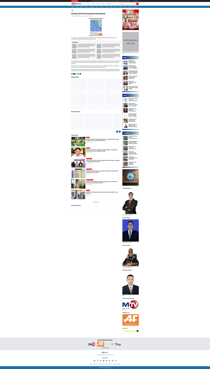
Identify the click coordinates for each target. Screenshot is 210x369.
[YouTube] (103, 361)
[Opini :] (125, 100)
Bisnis (93, 3)
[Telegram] (76, 74)
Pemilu (111, 6)
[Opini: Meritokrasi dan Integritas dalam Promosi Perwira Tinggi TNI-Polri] (125, 121)
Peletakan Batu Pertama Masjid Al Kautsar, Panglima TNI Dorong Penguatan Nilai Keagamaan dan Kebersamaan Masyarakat (133, 67)
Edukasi (115, 6)
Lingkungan (92, 6)
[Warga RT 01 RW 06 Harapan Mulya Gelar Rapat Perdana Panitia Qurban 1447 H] (125, 78)
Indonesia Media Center (106, 367)
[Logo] (105, 353)
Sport (102, 3)
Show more (96, 201)
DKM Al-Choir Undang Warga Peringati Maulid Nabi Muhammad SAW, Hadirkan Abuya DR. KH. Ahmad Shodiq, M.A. (133, 61)
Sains (97, 6)
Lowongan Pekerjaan (117, 364)
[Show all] (137, 57)
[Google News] (106, 361)
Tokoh (106, 6)
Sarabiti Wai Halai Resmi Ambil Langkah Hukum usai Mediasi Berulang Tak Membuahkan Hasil (101, 182)
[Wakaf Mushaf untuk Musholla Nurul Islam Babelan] (125, 88)
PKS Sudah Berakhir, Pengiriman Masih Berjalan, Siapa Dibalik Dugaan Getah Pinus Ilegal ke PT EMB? (123, 1)
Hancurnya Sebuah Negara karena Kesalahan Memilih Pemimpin (133, 125)
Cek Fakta (102, 6)
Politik (77, 6)
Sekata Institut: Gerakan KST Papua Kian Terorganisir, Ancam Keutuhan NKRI (133, 104)
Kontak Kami (95, 364)
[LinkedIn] (112, 361)
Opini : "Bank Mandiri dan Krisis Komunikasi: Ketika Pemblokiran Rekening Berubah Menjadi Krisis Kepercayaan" (133, 99)
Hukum (81, 6)
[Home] (72, 11)
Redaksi (90, 364)
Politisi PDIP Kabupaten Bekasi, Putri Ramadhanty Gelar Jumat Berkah (102, 192)
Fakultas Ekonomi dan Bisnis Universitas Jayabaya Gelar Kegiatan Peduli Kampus (132, 163)
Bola (98, 3)
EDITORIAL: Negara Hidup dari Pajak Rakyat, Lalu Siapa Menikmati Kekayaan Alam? (133, 115)
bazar (88, 137)
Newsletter (136, 6)
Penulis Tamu (108, 3)
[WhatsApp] (78, 74)
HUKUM (88, 148)
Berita (88, 3)
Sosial (88, 190)
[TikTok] (109, 361)
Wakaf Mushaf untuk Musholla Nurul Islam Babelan (133, 87)
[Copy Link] (80, 74)
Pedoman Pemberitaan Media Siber (105, 364)
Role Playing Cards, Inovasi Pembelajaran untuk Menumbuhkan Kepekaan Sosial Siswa (133, 137)
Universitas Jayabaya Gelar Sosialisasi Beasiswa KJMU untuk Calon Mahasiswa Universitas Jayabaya (133, 153)
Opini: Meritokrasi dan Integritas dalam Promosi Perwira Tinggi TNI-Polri (133, 120)
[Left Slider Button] (117, 132)
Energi (125, 6)
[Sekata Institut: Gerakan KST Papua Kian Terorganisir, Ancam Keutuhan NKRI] (125, 105)
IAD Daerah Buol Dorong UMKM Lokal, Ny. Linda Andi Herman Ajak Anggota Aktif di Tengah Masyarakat (83, 1)
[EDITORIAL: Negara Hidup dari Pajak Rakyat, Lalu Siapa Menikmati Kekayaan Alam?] (125, 115)
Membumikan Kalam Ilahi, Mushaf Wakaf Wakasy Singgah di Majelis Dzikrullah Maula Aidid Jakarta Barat (133, 72)
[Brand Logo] (92, 344)
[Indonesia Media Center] (76, 3)
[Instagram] (100, 361)
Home (84, 3)
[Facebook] (72, 74)
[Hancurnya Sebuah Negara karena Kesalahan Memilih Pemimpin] (125, 126)
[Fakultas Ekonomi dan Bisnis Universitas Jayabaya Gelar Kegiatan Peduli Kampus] (125, 164)
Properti (120, 6)
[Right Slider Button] (138, 7)
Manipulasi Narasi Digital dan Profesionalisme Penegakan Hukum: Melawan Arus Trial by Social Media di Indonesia (133, 110)
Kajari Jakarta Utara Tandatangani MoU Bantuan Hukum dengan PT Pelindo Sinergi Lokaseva (103, 161)
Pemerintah (130, 6)
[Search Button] (137, 4)
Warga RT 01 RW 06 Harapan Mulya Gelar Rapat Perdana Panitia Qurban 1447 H (133, 77)
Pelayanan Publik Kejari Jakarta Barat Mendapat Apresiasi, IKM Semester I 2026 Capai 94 (102, 171)
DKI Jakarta (89, 158)
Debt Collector (90, 179)
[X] (74, 74)
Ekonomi (86, 6)
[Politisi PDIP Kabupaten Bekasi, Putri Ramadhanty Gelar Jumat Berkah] (78, 194)
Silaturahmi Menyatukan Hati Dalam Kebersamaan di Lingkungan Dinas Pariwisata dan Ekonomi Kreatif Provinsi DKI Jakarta (133, 82)
